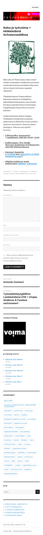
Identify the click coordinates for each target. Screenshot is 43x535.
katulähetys (25, 432)
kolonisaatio (20, 436)
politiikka (21, 453)
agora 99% (8, 401)
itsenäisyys (20, 427)
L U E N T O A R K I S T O (14, 510)
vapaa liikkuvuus (29, 465)
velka (6, 469)
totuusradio (7, 171)
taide (13, 461)
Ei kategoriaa (24, 171)
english (24, 415)
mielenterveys (10, 444)
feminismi (8, 423)
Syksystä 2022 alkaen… (14, 359)
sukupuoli (28, 457)
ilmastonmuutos (20, 423)
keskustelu (8, 436)
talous (20, 461)
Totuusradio (7, 531)
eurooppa (32, 419)
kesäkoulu (33, 171)
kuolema (7, 440)
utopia (17, 465)
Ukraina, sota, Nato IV (14, 365)
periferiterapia (9, 453)
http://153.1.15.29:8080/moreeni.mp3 (22, 155)
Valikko (35, 7)
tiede (27, 461)
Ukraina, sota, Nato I (13, 382)
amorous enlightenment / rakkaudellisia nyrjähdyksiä (20, 405)
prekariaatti (31, 453)
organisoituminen (19, 448)
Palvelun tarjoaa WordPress (22, 531)
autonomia (18, 411)
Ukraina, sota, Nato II (13, 376)
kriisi (28, 436)
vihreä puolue (16, 469)
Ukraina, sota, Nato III (14, 371)
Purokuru (12, 173)
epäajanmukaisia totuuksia (14, 419)
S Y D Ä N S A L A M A (13, 515)
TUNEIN (11, 154)
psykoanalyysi (9, 457)
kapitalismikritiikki (11, 432)
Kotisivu (6, 245)
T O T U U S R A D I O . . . (14, 507)
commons (8, 415)
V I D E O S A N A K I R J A (14, 513)
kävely (16, 440)
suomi (6, 461)
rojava (19, 457)
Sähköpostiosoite (11, 235)
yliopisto (27, 469)
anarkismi (8, 411)
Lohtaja (5, 173)
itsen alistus (8, 427)
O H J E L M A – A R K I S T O (16, 504)
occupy (27, 444)
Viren (34, 173)
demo (16, 415)
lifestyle (24, 440)
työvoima (29, 173)
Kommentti (7, 195)
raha (16, 173)
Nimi (4, 225)
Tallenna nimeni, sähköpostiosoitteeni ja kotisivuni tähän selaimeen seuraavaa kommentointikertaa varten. (18, 258)
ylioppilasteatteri (10, 474)
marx (32, 440)
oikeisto (7, 448)
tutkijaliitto (22, 173)
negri (20, 444)
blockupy (29, 411)
